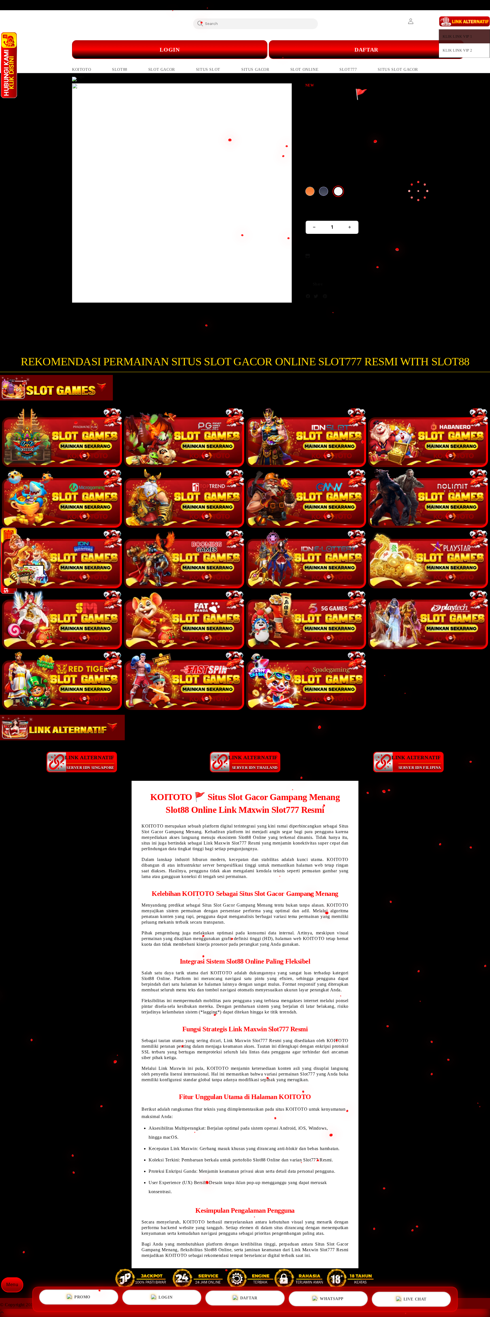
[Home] (185, 49)
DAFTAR (366, 49)
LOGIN (165, 1297)
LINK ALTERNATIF (89, 762)
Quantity (314, 213)
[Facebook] (309, 297)
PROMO (82, 1298)
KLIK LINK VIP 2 (457, 50)
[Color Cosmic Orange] (309, 191)
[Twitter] (317, 297)
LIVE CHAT (415, 1297)
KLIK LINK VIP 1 (457, 36)
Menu (12, 1284)
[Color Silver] (338, 191)
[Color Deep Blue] (323, 191)
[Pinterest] (326, 297)
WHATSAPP (332, 1297)
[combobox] (255, 23)
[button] (81, 69)
